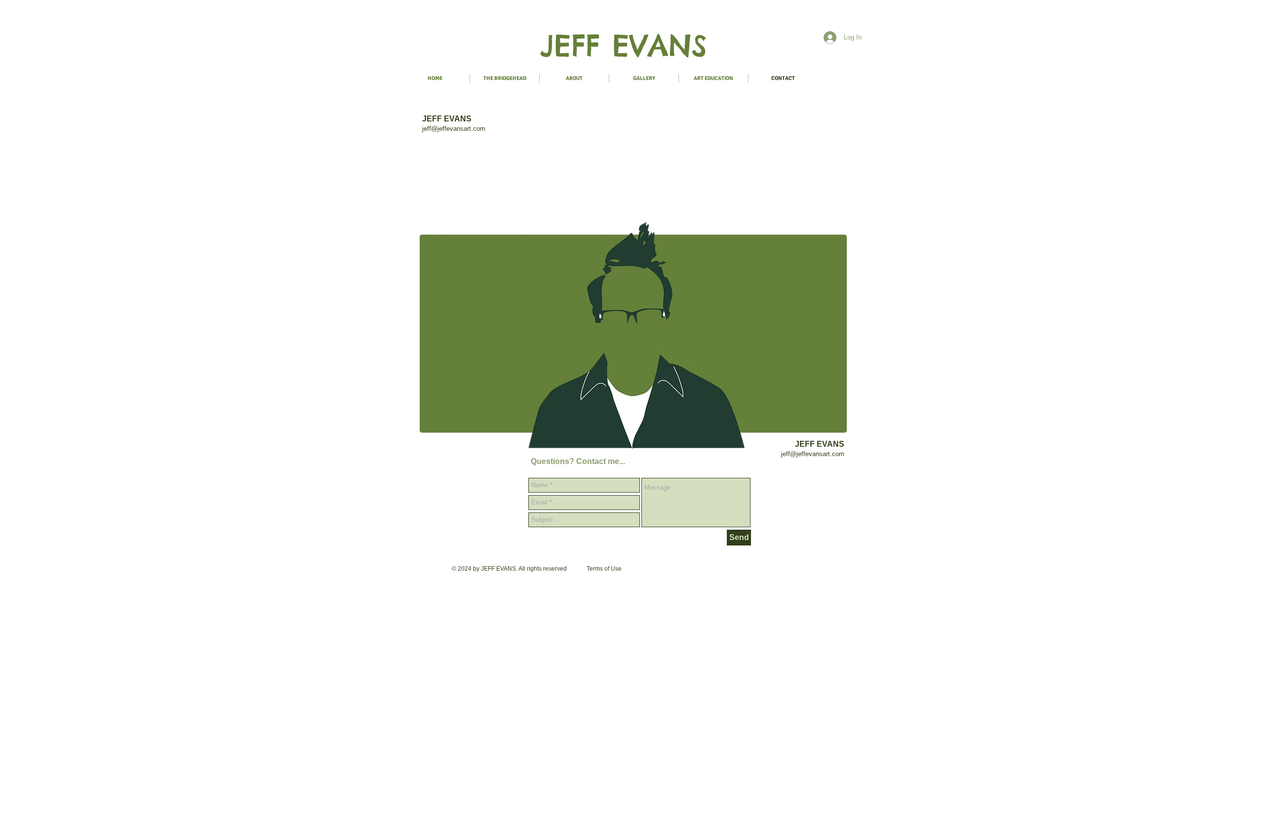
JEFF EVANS (623, 45)
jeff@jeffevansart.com (453, 128)
